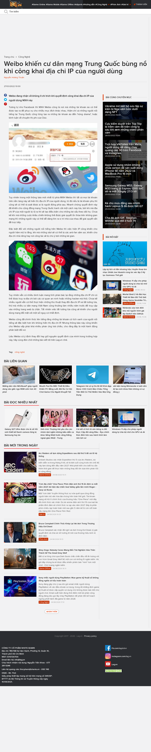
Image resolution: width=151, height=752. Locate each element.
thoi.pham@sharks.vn (30, 669)
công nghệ (20, 352)
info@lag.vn (20, 659)
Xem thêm (52, 611)
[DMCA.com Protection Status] (114, 670)
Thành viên (141, 4)
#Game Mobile (53, 4)
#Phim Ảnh (115, 4)
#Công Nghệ (101, 4)
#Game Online (38, 4)
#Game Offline (67, 4)
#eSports (78, 4)
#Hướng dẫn (89, 4)
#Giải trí (125, 4)
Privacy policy (90, 636)
